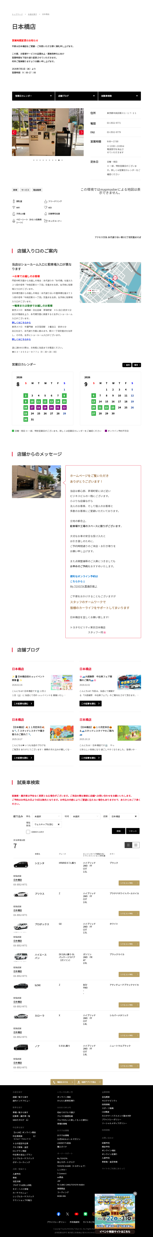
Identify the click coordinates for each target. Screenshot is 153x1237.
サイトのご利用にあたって (113, 1168)
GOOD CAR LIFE (64, 1107)
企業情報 (106, 1092)
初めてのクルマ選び (66, 1112)
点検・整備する (19, 1169)
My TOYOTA (62, 1158)
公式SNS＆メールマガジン (68, 1139)
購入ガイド (62, 1146)
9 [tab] (59, 159)
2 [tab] (37, 159)
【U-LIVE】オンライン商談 (24, 1132)
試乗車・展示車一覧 (21, 1116)
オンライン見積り (109, 1154)
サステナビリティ (109, 1100)
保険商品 (61, 1188)
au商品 (60, 1177)
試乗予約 (106, 1143)
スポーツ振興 (108, 1108)
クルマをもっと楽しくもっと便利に (72, 1120)
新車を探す (17, 1107)
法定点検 (16, 1181)
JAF (59, 1180)
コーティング (63, 1192)
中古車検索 (22, 1137)
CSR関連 (105, 1111)
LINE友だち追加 (64, 1143)
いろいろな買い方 (65, 1092)
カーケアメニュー (20, 1192)
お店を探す (17, 1092)
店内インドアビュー (21, 1100)
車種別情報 (62, 1123)
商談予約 (106, 1146)
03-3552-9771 (114, 122)
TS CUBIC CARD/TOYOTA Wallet (70, 1184)
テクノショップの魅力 (22, 1200)
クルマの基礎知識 (65, 1116)
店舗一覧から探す (20, 1096)
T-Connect (61, 1173)
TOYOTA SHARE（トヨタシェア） (71, 1166)
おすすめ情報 (63, 1135)
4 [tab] (43, 159)
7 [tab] (52, 159)
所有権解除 (74, 1222)
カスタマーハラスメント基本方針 (116, 1115)
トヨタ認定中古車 (20, 1143)
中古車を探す (18, 1127)
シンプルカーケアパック (23, 1158)
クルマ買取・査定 (20, 1147)
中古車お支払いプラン (22, 1154)
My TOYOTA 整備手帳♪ (83, 586)
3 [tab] (40, 159)
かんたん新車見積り (66, 1100)
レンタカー (62, 1169)
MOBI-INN (61, 1196)
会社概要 (106, 1096)
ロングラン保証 (19, 1150)
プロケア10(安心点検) (22, 1185)
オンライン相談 (64, 1096)
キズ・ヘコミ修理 (20, 1189)
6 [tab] (49, 159)
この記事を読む (21, 703)
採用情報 (106, 1104)
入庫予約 (16, 1173)
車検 (15, 1177)
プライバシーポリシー (111, 1119)
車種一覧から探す (20, 1112)
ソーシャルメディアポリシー (114, 1123)
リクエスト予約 (126, 883)
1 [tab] (33, 159)
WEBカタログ (18, 1120)
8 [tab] (55, 159)
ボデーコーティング (21, 1162)
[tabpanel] (48, 132)
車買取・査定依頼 (109, 1161)
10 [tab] (62, 159)
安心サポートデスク (66, 1162)
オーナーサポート (65, 1153)
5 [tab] (46, 159)
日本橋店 (17, 879)
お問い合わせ (108, 1137)
